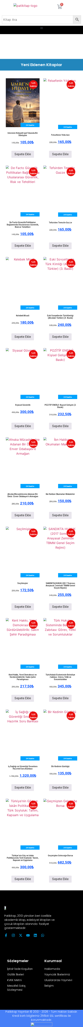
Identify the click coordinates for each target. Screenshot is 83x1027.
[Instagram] (13, 935)
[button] (41, 28)
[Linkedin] (35, 935)
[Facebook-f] (6, 935)
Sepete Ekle (22, 154)
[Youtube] (28, 935)
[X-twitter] (20, 935)
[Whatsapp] (42, 935)
